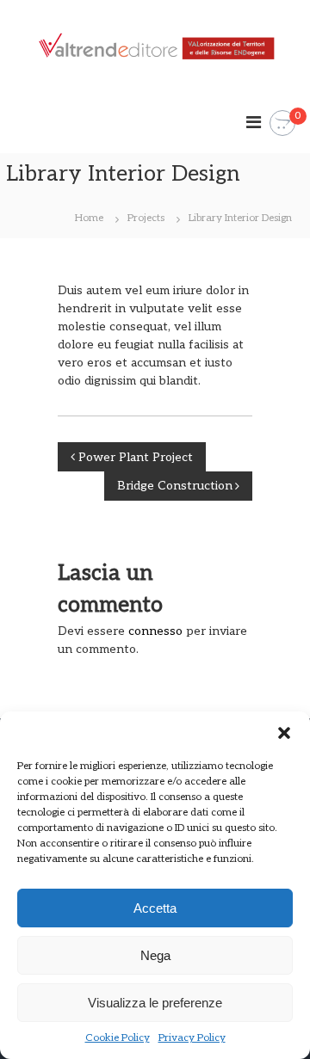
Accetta (155, 908)
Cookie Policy (117, 1037)
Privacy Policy (192, 1037)
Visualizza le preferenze (155, 1002)
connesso (155, 631)
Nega (155, 955)
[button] (284, 733)
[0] (282, 123)
